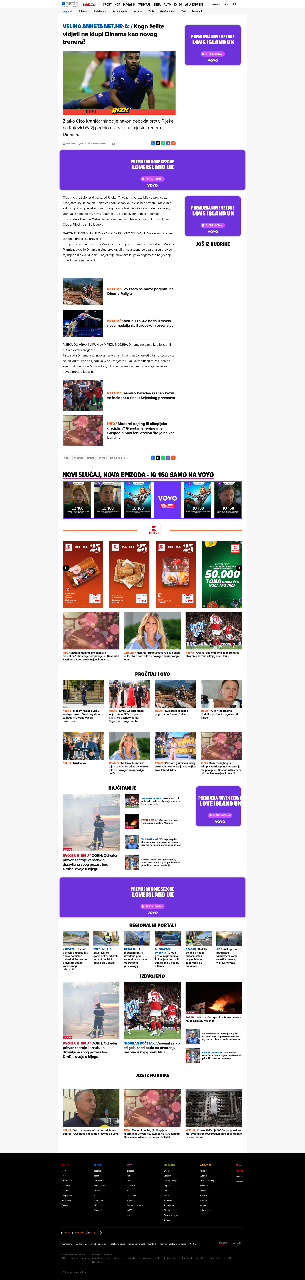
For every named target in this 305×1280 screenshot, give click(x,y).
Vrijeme (64, 1205)
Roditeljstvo (169, 1205)
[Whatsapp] (163, 143)
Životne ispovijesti (171, 1215)
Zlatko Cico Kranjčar (119, 457)
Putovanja (168, 1200)
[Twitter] (158, 143)
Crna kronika (66, 1180)
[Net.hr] (238, 1244)
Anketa (102, 457)
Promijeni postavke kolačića (172, 1243)
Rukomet (83, 11)
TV (128, 1190)
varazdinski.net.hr (151, 1258)
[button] (67, 485)
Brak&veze (168, 1170)
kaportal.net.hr (133, 1258)
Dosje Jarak (66, 1200)
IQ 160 (178, 5)
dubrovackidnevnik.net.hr (192, 1258)
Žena (157, 4)
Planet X (203, 1195)
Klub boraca (100, 11)
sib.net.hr (118, 1258)
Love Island (131, 1195)
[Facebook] (153, 143)
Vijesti (64, 1170)
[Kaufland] (152, 530)
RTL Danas (65, 1185)
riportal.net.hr (169, 1258)
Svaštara (203, 1200)
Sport (107, 4)
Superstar (131, 1200)
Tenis (151, 11)
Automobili (168, 1220)
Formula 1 (197, 11)
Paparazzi (131, 1185)
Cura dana (204, 1175)
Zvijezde (130, 1170)
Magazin (129, 4)
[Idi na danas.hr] (91, 4)
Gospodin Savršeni (135, 1205)
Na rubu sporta (119, 11)
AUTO (167, 5)
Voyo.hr (85, 1258)
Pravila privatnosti (136, 1243)
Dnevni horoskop (207, 1180)
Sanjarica (239, 1181)
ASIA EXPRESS (194, 5)
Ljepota (167, 1185)
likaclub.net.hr (99, 1262)
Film (128, 1175)
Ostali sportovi (167, 11)
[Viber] (168, 143)
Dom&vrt (167, 1175)
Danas (65, 1165)
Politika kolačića (117, 1243)
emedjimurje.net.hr (101, 1258)
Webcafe (144, 4)
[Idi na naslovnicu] (71, 7)
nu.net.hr (228, 1258)
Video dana (205, 1210)
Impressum (66, 1243)
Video (239, 1171)
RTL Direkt (65, 1190)
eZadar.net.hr (214, 1258)
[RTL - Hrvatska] (224, 1244)
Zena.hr (74, 1258)
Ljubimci (167, 1190)
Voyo (129, 1215)
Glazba (129, 1180)
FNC (183, 11)
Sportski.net (98, 143)
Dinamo (90, 457)
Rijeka (66, 457)
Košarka (138, 11)
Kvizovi (203, 1205)
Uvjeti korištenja (98, 1243)
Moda (166, 1195)
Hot (117, 4)
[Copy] (173, 143)
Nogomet (67, 11)
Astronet (203, 1170)
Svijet (63, 1175)
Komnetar (204, 1185)
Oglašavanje (81, 1243)
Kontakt (152, 1243)
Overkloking (205, 1190)
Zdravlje (167, 1210)
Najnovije (240, 1176)
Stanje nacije (66, 1195)
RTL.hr (64, 1258)
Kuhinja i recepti (171, 1180)
